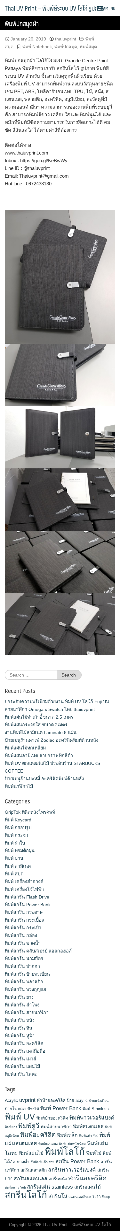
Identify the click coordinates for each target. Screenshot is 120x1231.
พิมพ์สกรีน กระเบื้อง (24, 920)
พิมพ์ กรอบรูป (18, 827)
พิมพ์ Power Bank (60, 1108)
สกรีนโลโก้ (26, 1195)
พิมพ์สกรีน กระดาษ (24, 912)
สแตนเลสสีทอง (79, 1197)
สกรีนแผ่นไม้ (87, 1187)
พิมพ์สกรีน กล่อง (21, 935)
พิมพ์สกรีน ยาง (19, 997)
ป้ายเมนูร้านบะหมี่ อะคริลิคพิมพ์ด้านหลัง (44, 778)
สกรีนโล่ (57, 1196)
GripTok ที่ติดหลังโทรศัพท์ (30, 812)
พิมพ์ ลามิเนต (18, 866)
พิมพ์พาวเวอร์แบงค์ (92, 1117)
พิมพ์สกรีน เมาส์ (20, 1058)
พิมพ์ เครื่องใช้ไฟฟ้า (24, 889)
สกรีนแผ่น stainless (50, 1187)
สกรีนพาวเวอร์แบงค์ (72, 1169)
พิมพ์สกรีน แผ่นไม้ (22, 1066)
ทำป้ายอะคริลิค (51, 1100)
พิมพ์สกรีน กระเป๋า (23, 927)
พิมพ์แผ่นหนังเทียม (72, 1144)
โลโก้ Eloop (101, 1197)
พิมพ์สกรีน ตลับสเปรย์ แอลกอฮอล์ (38, 950)
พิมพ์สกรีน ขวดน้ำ (23, 943)
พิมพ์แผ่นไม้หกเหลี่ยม (25, 747)
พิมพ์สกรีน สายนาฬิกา (27, 1012)
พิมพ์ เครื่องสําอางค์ (24, 881)
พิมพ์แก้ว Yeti (88, 1136)
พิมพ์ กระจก (16, 835)
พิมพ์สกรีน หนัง (20, 1020)
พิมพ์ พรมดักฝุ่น (20, 850)
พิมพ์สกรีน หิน (18, 1028)
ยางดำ (23, 1161)
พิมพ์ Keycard (18, 819)
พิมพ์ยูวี (28, 1125)
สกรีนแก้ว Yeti (15, 1187)
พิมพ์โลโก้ (65, 1151)
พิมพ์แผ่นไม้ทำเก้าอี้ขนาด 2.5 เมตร (39, 717)
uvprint (27, 1100)
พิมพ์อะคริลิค (38, 1134)
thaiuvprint (65, 38)
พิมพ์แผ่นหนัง (48, 1144)
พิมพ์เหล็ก (67, 1135)
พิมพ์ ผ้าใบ (15, 843)
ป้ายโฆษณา (15, 1108)
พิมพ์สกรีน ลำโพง (22, 1004)
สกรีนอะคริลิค (87, 1178)
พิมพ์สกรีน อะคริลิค (24, 1043)
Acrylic (11, 1100)
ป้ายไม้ (33, 1109)
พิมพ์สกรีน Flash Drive (27, 896)
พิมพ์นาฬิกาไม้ (19, 786)
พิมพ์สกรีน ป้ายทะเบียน (27, 974)
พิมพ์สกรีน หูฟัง (20, 1035)
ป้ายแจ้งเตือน (98, 1101)
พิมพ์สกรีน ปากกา (22, 966)
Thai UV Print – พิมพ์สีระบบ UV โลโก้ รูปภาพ (55, 8)
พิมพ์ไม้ (93, 1153)
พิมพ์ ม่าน (14, 858)
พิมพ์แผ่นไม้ (31, 1153)
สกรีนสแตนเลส (30, 1178)
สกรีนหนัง (58, 1178)
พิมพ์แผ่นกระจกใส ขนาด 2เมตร (36, 724)
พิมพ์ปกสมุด (65, 46)
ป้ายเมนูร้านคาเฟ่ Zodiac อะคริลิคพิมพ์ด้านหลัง (51, 740)
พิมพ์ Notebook (37, 46)
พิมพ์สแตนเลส (88, 1126)
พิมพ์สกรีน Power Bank (28, 904)
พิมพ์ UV (20, 1116)
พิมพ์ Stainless (96, 1108)
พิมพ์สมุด (88, 46)
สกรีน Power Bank (77, 1161)
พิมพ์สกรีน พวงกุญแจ (25, 989)
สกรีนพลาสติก (33, 1170)
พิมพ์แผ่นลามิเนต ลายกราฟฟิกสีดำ (39, 755)
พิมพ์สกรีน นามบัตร (24, 958)
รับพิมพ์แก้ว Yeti (42, 1162)
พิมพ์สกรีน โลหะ (21, 1074)
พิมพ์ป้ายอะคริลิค (52, 1118)
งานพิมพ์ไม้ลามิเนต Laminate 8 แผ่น (40, 732)
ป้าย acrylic (77, 1100)
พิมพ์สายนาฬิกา (56, 1126)
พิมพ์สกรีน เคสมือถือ (25, 1051)
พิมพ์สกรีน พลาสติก (24, 981)
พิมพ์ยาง (11, 1127)
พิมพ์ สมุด (14, 873)
